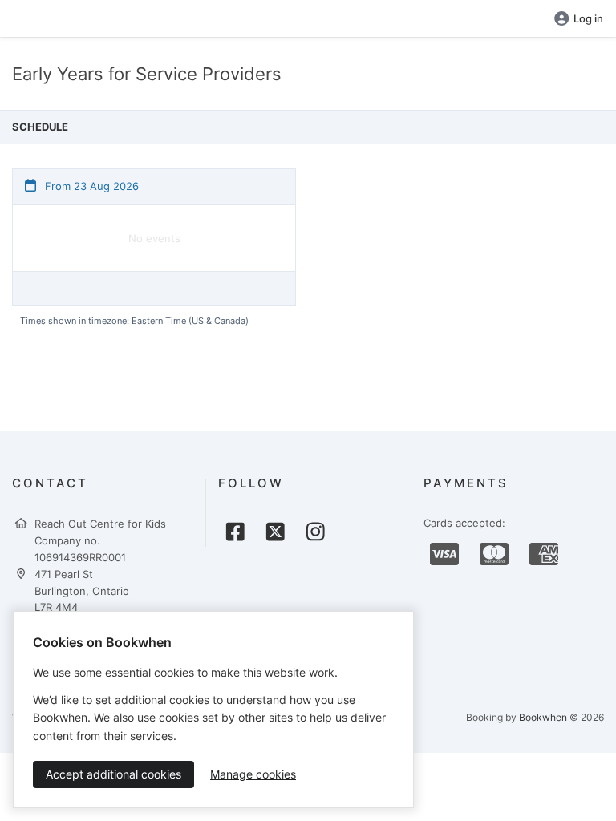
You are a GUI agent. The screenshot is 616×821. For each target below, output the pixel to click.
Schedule (40, 126)
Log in (588, 18)
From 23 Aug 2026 (90, 186)
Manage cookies (253, 774)
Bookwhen (543, 717)
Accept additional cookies (113, 774)
